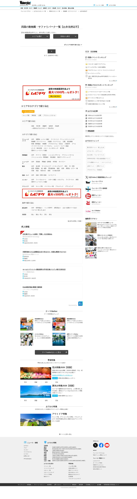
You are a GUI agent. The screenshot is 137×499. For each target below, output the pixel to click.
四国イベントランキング (97, 57)
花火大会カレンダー (73, 472)
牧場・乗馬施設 (36, 143)
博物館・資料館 (46, 161)
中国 (45, 457)
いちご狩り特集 (72, 466)
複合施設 (53, 157)
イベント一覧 (47, 466)
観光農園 (70, 141)
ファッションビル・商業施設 (39, 157)
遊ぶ (32, 214)
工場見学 (67, 143)
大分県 (70, 460)
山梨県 (54, 450)
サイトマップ (21, 484)
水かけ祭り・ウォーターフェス (95, 155)
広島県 (54, 457)
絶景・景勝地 (35, 168)
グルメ (25, 447)
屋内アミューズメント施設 (39, 150)
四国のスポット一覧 (54, 11)
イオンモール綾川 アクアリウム (96, 64)
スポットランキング (49, 472)
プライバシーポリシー (39, 484)
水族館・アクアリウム (54, 141)
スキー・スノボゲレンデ (51, 148)
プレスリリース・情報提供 (69, 484)
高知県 (54, 8)
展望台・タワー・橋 (72, 168)
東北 (45, 447)
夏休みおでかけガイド (74, 474)
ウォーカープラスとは (98, 453)
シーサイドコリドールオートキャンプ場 (99, 91)
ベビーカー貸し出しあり (38, 210)
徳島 (46, 382)
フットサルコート (41, 179)
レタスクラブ (96, 460)
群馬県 (71, 449)
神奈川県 (58, 449)
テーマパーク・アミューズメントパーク (62, 139)
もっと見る (112, 80)
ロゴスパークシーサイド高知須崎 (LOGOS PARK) (101, 94)
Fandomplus (28, 458)
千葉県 (63, 449)
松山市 (40, 8)
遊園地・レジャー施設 (42, 139)
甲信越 (46, 450)
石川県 (54, 454)
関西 (45, 455)
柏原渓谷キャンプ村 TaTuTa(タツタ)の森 (99, 101)
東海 (45, 452)
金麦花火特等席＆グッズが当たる (62, 375)
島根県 (70, 457)
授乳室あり (57, 207)
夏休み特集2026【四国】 (63, 385)
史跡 (62, 168)
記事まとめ (26, 456)
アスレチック (59, 186)
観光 (23, 166)
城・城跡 (43, 168)
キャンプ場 (26, 115)
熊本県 (66, 460)
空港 (32, 170)
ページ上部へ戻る (66, 434)
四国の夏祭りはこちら (62, 395)
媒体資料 (81, 484)
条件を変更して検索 (75, 221)
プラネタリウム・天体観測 (94, 170)
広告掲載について (90, 484)
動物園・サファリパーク (70, 11)
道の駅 (38, 166)
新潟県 (62, 450)
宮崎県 (74, 460)
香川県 (26, 8)
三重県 (62, 452)
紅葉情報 (70, 476)
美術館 (38, 161)
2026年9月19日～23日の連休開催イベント (98, 158)
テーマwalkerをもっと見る (51, 352)
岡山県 (58, 457)
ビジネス (26, 454)
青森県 (58, 447)
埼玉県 (67, 449)
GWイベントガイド (73, 470)
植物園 (44, 143)
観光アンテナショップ (64, 157)
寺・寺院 (71, 166)
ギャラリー (62, 161)
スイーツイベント (106, 162)
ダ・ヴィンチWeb (97, 463)
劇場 (77, 179)
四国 (22, 8)
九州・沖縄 (47, 460)
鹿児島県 (78, 460)
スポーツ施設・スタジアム (56, 179)
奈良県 (66, 455)
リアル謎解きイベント (93, 162)
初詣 (37, 170)
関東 (45, 449)
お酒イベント (90, 166)
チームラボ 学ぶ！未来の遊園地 (96, 67)
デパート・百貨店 (41, 155)
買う (45, 214)
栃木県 (75, 449)
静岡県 (66, 452)
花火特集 (64, 8)
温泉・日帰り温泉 (41, 175)
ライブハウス (70, 179)
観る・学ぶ (39, 214)
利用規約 (29, 484)
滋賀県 (75, 455)
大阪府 (54, 455)
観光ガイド (46, 476)
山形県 (70, 447)
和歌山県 (70, 455)
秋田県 (66, 447)
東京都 (54, 449)
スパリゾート (52, 175)
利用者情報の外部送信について (111, 484)
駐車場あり (39, 207)
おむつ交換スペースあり (70, 207)
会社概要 (99, 484)
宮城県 (54, 447)
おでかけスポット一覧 (40, 11)
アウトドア (25, 186)
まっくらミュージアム (94, 73)
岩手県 (62, 447)
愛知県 (54, 452)
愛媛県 (35, 8)
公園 (39, 115)
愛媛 (36, 382)
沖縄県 (83, 460)
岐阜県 (58, 452)
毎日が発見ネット (97, 469)
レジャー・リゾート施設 (61, 146)
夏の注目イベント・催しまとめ (95, 147)
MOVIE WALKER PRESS (99, 467)
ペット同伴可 (48, 207)
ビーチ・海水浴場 (36, 148)
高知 (56, 382)
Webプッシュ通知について (100, 455)
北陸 (45, 454)
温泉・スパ (25, 175)
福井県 (62, 454)
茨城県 (79, 449)
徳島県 (45, 8)
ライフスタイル (28, 452)
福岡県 (54, 460)
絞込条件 (24, 208)
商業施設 (24, 155)
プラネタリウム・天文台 (55, 143)
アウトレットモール (49, 115)
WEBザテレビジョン (98, 465)
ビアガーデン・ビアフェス (94, 151)
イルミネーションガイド (74, 478)
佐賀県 (58, 460)
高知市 (59, 8)
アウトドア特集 (59, 414)
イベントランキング (49, 468)
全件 (32, 139)
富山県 (58, 454)
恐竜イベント (100, 166)
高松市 (30, 8)
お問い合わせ (57, 484)
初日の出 (43, 170)
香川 (25, 382)
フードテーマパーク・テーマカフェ (41, 146)
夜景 (49, 170)
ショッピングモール (54, 155)
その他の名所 (56, 170)
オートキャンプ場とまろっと (96, 98)
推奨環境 (49, 484)
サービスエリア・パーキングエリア (52, 166)
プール (74, 143)
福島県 (74, 447)
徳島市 (49, 8)
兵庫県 (62, 455)
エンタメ (24, 179)
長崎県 (62, 460)
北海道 (46, 445)
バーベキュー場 (49, 186)
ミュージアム (25, 162)
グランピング (69, 186)
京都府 (58, 455)
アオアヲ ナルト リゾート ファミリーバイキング (101, 70)
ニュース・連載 (100, 5)
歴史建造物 (51, 168)
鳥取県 (66, 457)
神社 (66, 166)
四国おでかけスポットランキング (100, 85)
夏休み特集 (71, 8)
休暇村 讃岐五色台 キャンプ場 (96, 104)
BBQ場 (34, 115)
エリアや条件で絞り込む (73, 44)
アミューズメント (25, 140)
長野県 (58, 450)
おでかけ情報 (112, 5)
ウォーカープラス (25, 11)
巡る (50, 214)
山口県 (62, 457)
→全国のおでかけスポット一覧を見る (42, 128)
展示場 (62, 148)
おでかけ (26, 445)
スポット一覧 (47, 470)
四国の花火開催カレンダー (63, 378)
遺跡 (58, 168)
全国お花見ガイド (72, 468)
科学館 (55, 161)
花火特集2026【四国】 (62, 367)
